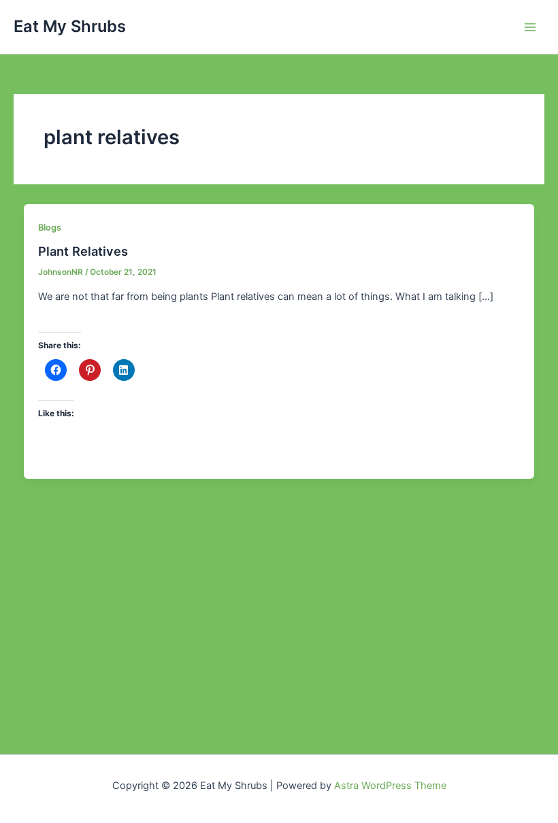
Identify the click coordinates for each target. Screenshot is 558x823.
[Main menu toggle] (530, 27)
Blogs (49, 227)
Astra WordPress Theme (390, 785)
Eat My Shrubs (70, 26)
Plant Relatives (83, 250)
